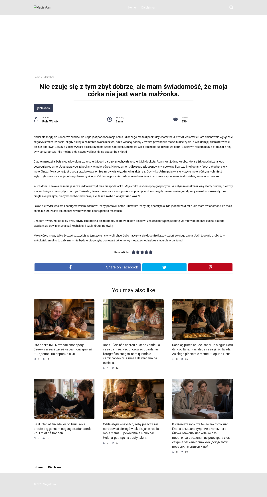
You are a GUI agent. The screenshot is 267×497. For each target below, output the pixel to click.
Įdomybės (43, 108)
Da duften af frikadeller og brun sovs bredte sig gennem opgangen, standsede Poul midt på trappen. (63, 428)
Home (132, 7)
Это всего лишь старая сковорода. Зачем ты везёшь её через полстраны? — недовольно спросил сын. (63, 349)
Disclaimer (148, 7)
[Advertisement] (133, 42)
